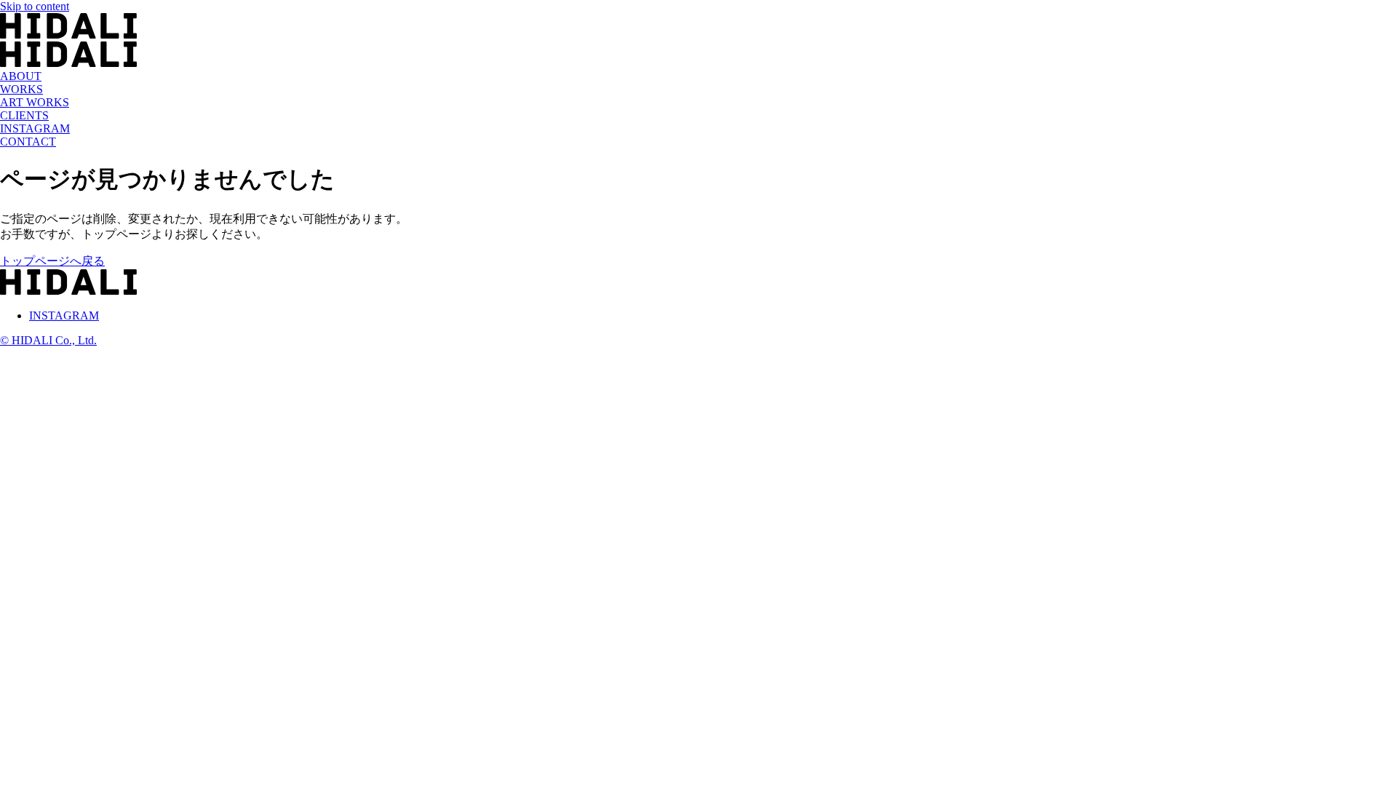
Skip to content (34, 6)
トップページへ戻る (52, 261)
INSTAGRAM (64, 315)
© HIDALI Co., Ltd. (48, 340)
